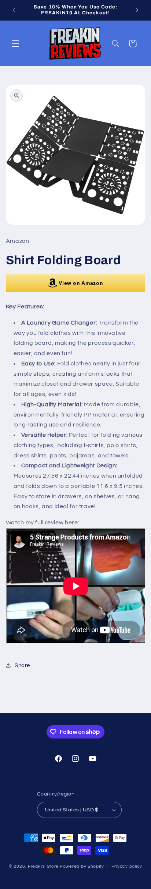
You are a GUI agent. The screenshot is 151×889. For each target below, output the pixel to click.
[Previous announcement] (14, 10)
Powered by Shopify (82, 866)
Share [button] (22, 665)
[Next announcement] (137, 10)
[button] (15, 43)
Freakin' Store (43, 866)
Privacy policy (126, 866)
